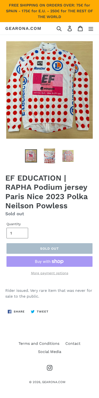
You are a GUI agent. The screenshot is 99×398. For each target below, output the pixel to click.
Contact (72, 343)
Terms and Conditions (39, 343)
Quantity (13, 224)
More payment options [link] (49, 273)
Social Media (49, 351)
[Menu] (91, 28)
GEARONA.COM (23, 28)
